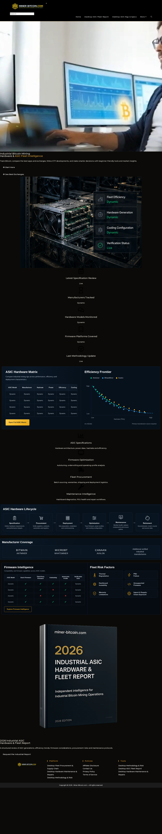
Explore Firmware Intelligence (18, 609)
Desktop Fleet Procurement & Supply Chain (60, 767)
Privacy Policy (89, 771)
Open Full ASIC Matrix (17, 422)
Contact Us (87, 769)
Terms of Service (90, 775)
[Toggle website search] (151, 16)
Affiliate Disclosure (91, 766)
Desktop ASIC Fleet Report (130, 769)
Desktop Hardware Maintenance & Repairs (62, 773)
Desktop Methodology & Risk (59, 778)
